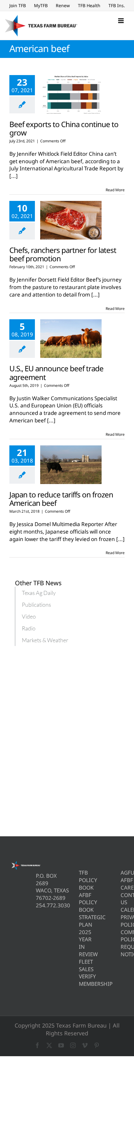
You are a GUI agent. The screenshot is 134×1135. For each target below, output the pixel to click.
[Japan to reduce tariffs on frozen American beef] (71, 464)
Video (29, 616)
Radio (29, 628)
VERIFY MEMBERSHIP (81, 980)
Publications (36, 604)
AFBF (123, 880)
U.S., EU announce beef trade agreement (56, 372)
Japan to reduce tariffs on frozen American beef (61, 498)
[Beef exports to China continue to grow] (71, 94)
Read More (115, 189)
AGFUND (123, 872)
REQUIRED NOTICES (123, 950)
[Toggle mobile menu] (121, 20)
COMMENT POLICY (123, 935)
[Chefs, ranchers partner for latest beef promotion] (71, 220)
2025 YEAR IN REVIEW (81, 943)
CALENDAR (123, 909)
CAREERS (123, 887)
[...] (13, 175)
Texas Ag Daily (39, 592)
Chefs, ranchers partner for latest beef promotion (62, 254)
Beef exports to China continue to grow (63, 128)
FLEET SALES (81, 965)
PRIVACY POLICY (123, 921)
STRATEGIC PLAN (81, 921)
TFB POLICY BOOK (81, 880)
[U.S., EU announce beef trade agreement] (71, 338)
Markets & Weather (45, 640)
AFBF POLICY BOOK (81, 902)
